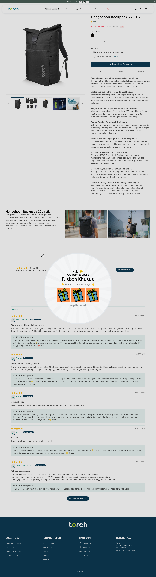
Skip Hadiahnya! (78, 305)
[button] (63, 295)
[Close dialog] (42, 255)
